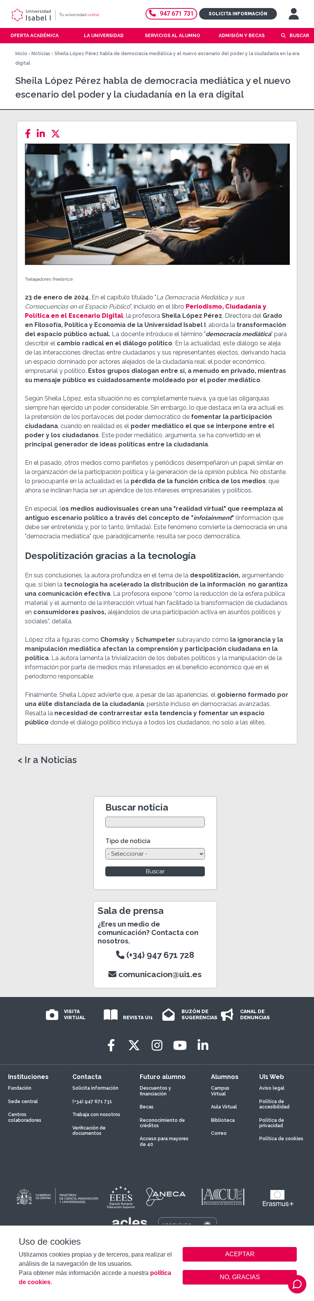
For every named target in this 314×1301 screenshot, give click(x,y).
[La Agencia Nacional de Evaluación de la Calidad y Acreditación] (166, 1196)
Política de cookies (281, 1138)
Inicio (21, 53)
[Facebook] (30, 134)
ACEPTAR (239, 1254)
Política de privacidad (271, 1123)
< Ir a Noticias (47, 760)
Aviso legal (272, 1088)
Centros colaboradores (24, 1117)
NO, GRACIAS (240, 1277)
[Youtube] (180, 1045)
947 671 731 (177, 13)
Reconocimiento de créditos (162, 1123)
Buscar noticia (136, 807)
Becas (147, 1107)
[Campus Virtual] (294, 14)
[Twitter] (58, 134)
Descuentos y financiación (155, 1090)
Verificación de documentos (89, 1130)
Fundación (19, 1088)
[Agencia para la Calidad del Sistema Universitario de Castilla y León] (223, 1196)
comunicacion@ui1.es (159, 974)
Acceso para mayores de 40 (164, 1141)
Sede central (23, 1101)
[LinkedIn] (43, 134)
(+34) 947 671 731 (92, 1101)
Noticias (40, 53)
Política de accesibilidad (274, 1104)
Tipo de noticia (127, 841)
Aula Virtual (224, 1107)
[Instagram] (157, 1045)
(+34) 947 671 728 (159, 955)
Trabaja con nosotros (96, 1114)
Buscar (299, 35)
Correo (219, 1133)
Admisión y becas (242, 35)
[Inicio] (66, 15)
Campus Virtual (220, 1090)
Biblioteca (223, 1120)
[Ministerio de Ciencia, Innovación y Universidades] (57, 1196)
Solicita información (238, 13)
